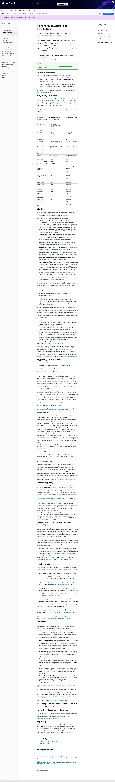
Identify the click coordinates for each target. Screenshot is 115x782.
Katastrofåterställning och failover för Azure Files (48, 718)
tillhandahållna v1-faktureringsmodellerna (67, 582)
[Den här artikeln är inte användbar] (111, 42)
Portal (100, 13)
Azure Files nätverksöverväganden (55, 343)
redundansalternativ (43, 57)
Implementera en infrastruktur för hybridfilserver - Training (49, 756)
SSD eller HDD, (65, 55)
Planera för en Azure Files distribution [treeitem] (8, 33)
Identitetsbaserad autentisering (68, 48)
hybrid (53, 249)
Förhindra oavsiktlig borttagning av (66, 479)
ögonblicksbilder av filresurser (68, 485)
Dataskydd (100, 32)
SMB (48, 47)
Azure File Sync (59, 42)
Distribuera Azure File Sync (45, 745)
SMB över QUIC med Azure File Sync (69, 356)
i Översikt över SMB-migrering (62, 730)
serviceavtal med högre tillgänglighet (60, 584)
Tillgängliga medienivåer (42, 130)
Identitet (99, 27)
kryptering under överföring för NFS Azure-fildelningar (55, 409)
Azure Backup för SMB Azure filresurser (46, 498)
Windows (49, 386)
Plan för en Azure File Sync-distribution (48, 741)
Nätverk (63, 279)
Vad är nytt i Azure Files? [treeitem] (8, 42)
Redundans (39, 132)
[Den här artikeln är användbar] (109, 42)
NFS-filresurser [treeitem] (6, 40)
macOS (53, 386)
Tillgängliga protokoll (102, 25)
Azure (42, 22)
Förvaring (47, 22)
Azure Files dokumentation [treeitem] (7, 25)
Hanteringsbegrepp (102, 24)
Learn (38, 22)
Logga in (112, 10)
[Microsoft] (2, 10)
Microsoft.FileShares (51, 45)
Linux (58, 386)
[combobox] (9, 23)
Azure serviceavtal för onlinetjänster (51, 595)
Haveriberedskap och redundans (104, 36)
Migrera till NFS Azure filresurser (62, 735)
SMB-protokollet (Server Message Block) (51, 100)
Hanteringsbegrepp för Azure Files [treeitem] (10, 36)
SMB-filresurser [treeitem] (6, 38)
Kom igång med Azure (108, 13)
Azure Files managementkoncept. (44, 92)
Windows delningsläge (53, 155)
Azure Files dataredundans (61, 700)
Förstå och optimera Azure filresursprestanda (59, 618)
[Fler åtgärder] (77, 22)
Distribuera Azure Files (44, 743)
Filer (51, 22)
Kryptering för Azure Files (103, 30)
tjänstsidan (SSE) (47, 419)
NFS (64, 47)
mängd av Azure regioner (66, 706)
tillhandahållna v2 (51, 582)
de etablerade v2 (69, 590)
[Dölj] (18, 21)
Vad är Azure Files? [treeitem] (7, 30)
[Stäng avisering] (113, 2)
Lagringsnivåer (101, 33)
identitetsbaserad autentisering (67, 214)
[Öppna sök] (108, 10)
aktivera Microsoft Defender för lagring (54, 559)
